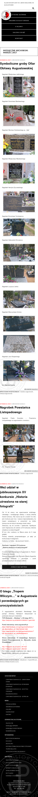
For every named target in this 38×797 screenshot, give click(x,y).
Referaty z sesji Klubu (12, 768)
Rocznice (9, 741)
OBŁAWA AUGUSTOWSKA (19, 20)
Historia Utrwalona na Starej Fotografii (18, 746)
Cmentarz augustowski (26, 391)
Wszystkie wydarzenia (13, 738)
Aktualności (23, 575)
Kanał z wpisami (12, 725)
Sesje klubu (9, 743)
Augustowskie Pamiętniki (13, 762)
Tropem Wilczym (32, 659)
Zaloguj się (9, 723)
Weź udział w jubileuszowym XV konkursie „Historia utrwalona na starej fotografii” (13, 496)
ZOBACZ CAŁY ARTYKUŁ (19, 567)
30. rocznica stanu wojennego (15, 751)
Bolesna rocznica (11, 694)
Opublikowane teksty (12, 770)
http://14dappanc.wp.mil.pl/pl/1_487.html (14, 647)
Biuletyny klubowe (12, 765)
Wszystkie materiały (12, 760)
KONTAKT (19, 38)
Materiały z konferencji (13, 775)
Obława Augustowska (6, 393)
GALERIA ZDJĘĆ (19, 32)
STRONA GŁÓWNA (19, 14)
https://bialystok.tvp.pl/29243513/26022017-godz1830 (18, 620)
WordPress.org (11, 731)
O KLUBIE (19, 26)
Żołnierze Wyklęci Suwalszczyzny (9, 661)
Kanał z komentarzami (14, 728)
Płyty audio (9, 773)
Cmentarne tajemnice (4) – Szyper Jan (17, 696)
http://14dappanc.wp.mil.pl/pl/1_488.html (14, 649)
